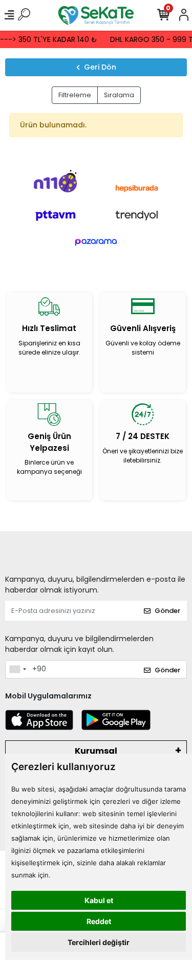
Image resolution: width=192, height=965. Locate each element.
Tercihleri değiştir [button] (99, 942)
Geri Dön (100, 67)
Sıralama (119, 95)
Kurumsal (96, 751)
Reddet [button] (99, 921)
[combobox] (17, 669)
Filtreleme (74, 95)
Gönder (167, 611)
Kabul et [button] (98, 900)
